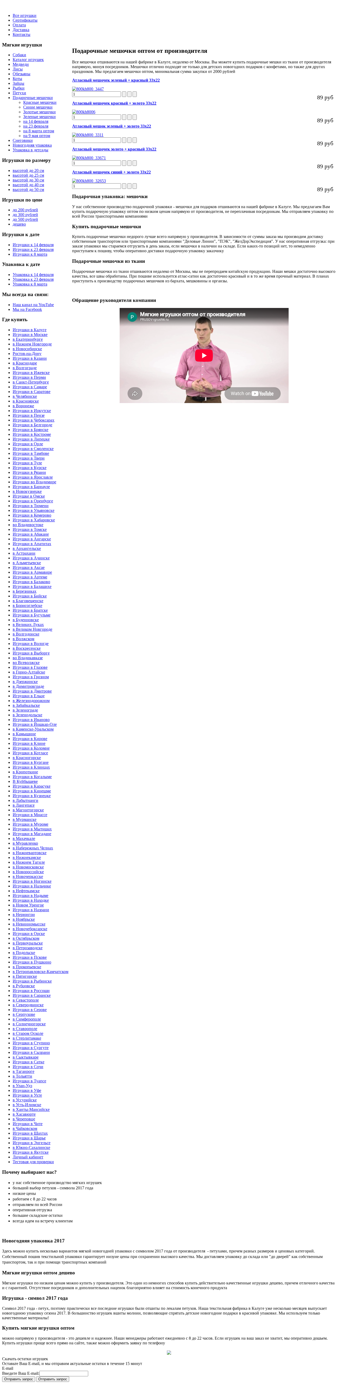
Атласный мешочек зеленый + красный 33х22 (116, 80)
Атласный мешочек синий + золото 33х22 (111, 172)
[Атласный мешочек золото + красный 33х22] (89, 158)
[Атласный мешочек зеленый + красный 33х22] (88, 89)
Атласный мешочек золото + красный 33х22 (114, 149)
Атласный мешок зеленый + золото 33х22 (111, 126)
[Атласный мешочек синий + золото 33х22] (89, 181)
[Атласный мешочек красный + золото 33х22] (83, 112)
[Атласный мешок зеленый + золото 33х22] (88, 135)
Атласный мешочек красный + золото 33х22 (114, 103)
